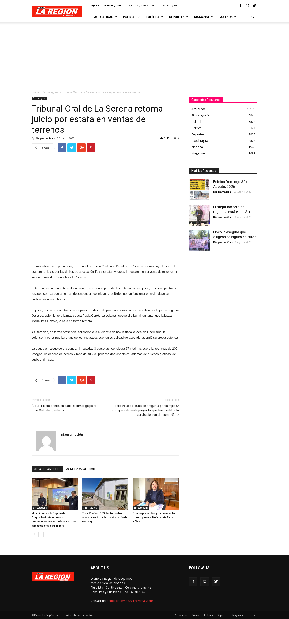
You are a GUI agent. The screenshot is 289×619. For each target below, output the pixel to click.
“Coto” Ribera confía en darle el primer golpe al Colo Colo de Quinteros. (64, 408)
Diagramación (44, 138)
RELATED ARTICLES (47, 469)
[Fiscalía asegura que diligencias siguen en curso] (199, 240)
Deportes (176, 17)
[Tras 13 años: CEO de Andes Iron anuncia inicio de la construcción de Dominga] (105, 494)
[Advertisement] (144, 54)
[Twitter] (254, 5)
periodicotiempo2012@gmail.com (130, 601)
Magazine (202, 17)
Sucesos (226, 17)
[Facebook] (240, 5)
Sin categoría (50, 92)
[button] (252, 17)
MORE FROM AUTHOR (80, 469)
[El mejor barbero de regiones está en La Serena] (199, 215)
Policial (129, 17)
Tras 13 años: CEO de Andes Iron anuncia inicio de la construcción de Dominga (105, 517)
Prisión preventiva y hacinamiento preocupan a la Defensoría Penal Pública (154, 517)
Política (153, 17)
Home (35, 92)
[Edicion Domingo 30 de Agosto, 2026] (199, 189)
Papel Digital (170, 5)
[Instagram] (247, 5)
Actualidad (103, 17)
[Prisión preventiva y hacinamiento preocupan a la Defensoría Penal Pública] (156, 494)
